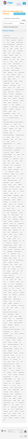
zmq (4, 271)
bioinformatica (21, 72)
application (5, 59)
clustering (10, 167)
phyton (4, 324)
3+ (14, 167)
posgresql (19, 167)
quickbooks (18, 370)
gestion (4, 342)
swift (21, 271)
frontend (17, 281)
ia (21, 363)
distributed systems (7, 299)
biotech (9, 191)
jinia (15, 204)
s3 (12, 376)
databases (5, 85)
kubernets (14, 357)
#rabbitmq (5, 404)
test (17, 173)
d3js (9, 266)
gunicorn (15, 396)
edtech (4, 350)
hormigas (21, 212)
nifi (22, 87)
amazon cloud (6, 355)
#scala (4, 283)
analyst (4, 286)
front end (5, 234)
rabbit (11, 391)
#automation (12, 186)
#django (9, 78)
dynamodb (5, 260)
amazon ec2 (13, 255)
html (15, 279)
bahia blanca (10, 324)
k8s (4, 236)
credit (13, 365)
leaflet (9, 160)
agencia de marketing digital (9, 44)
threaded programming (13, 225)
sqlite (21, 115)
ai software (19, 368)
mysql (23, 76)
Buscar (22, 23)
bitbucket (18, 53)
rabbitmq (20, 398)
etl (22, 91)
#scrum (4, 184)
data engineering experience (13, 344)
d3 (9, 106)
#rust (23, 240)
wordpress (5, 106)
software (15, 346)
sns (9, 385)
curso (23, 288)
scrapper (9, 238)
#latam (12, 152)
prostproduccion (18, 394)
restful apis (5, 115)
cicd (15, 378)
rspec (22, 281)
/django (4, 206)
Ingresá (18, 3)
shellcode (5, 301)
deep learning (15, 102)
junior (9, 163)
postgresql (11, 96)
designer (5, 247)
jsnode (13, 271)
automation (5, 316)
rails (14, 87)
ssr (16, 402)
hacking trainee (6, 227)
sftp (4, 48)
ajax (11, 346)
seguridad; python (6, 113)
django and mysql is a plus (8, 363)
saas (22, 214)
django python (21, 223)
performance (15, 100)
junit (22, 201)
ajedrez (22, 195)
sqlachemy (15, 359)
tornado (7, 74)
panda (19, 57)
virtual (18, 113)
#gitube (4, 389)
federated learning (19, 409)
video (4, 176)
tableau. (16, 376)
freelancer (5, 288)
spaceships (5, 132)
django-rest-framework (7, 353)
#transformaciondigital (7, 348)
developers (10, 286)
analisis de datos (6, 402)
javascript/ (14, 57)
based (8, 232)
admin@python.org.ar (12, 431)
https (12, 264)
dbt (23, 230)
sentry (23, 249)
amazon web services (7, 150)
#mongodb (16, 348)
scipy (21, 361)
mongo (16, 61)
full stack (18, 301)
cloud (4, 406)
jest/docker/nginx (6, 178)
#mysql (9, 361)
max (15, 223)
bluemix (4, 145)
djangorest (5, 327)
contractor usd (6, 152)
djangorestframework (7, 143)
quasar (9, 50)
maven (19, 255)
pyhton (12, 182)
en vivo (4, 253)
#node (4, 409)
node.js (20, 264)
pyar (13, 402)
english (15, 124)
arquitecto (8, 340)
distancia (16, 411)
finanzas (9, 87)
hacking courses (20, 44)
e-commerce (13, 197)
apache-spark (6, 394)
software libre (6, 139)
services (14, 385)
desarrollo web (6, 331)
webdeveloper (10, 251)
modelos (20, 65)
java (20, 312)
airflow (4, 268)
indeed (10, 301)
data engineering (6, 199)
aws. (23, 378)
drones (19, 413)
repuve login (5, 387)
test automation (17, 165)
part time (22, 37)
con (11, 124)
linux (13, 404)
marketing (22, 219)
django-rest (9, 176)
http (20, 240)
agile (13, 206)
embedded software (17, 299)
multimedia (22, 126)
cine (9, 283)
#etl (16, 128)
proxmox (11, 411)
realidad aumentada (20, 135)
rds (4, 208)
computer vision (11, 76)
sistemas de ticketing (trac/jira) (9, 337)
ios (13, 381)
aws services (22, 106)
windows (5, 275)
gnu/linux (5, 225)
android (15, 264)
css (22, 63)
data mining (12, 281)
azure (23, 307)
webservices (5, 193)
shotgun (8, 141)
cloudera (17, 363)
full (14, 301)
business (5, 111)
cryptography (5, 46)
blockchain (18, 104)
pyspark (4, 91)
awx (4, 42)
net (4, 137)
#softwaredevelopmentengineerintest (10, 37)
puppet (14, 296)
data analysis (6, 264)
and (23, 413)
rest (14, 368)
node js (4, 63)
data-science (15, 242)
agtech (20, 290)
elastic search (11, 91)
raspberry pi (11, 128)
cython (11, 193)
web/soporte (16, 391)
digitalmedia (18, 383)
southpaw (5, 258)
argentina (19, 130)
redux (19, 253)
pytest (9, 98)
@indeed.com (6, 255)
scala (10, 398)
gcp (20, 342)
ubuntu (13, 361)
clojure (23, 186)
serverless (22, 417)
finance (9, 309)
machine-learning (13, 65)
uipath (14, 50)
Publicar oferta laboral (20, 13)
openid (13, 137)
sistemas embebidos (7, 195)
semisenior (16, 115)
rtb (20, 303)
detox (9, 206)
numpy (17, 137)
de (9, 404)
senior (15, 72)
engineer (5, 398)
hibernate (22, 191)
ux (3, 340)
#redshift (20, 184)
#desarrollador (17, 150)
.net (18, 268)
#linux (4, 344)
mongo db (18, 206)
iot (8, 253)
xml (13, 383)
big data (5, 318)
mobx (7, 279)
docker (4, 53)
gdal (10, 188)
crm (12, 331)
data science (15, 188)
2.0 (12, 89)
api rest (8, 42)
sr (23, 299)
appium (10, 368)
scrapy (7, 212)
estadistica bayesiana (19, 89)
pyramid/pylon (6, 182)
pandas (10, 111)
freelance (17, 314)
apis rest (5, 370)
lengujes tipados (16, 389)
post (10, 383)
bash (4, 305)
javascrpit (14, 201)
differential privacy (7, 365)
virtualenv (5, 294)
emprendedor (21, 98)
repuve (13, 178)
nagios (4, 357)
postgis (16, 55)
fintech (4, 314)
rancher (20, 61)
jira (4, 141)
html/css (15, 372)
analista (5, 221)
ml (7, 65)
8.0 (4, 381)
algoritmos (17, 324)
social (4, 160)
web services (21, 374)
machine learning (6, 273)
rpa (22, 277)
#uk (19, 201)
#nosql (9, 389)
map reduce (16, 262)
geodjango (22, 292)
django (9, 102)
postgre (20, 320)
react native (5, 359)
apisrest (11, 46)
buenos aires (15, 292)
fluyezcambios (17, 249)
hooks (13, 104)
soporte (9, 230)
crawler (18, 154)
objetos (4, 262)
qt (9, 104)
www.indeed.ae (10, 320)
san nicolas (5, 100)
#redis (12, 68)
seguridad (14, 413)
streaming (16, 417)
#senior (10, 296)
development (18, 109)
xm (22, 355)
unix (14, 143)
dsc (10, 100)
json (20, 359)
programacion (18, 266)
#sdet (19, 385)
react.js (12, 83)
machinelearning (6, 57)
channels (8, 208)
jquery (4, 78)
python (11, 394)
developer (18, 365)
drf (3, 74)
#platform (5, 128)
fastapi (11, 279)
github (16, 316)
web (23, 255)
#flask (4, 163)
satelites (18, 186)
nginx (23, 154)
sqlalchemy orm (15, 232)
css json (5, 417)
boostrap (5, 96)
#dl (10, 359)
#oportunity (10, 350)
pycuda (10, 290)
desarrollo (11, 417)
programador (16, 221)
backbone (5, 385)
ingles (12, 139)
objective (5, 94)
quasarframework (6, 376)
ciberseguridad (6, 83)
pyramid (5, 266)
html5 (21, 348)
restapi (11, 387)
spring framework (17, 251)
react (8, 68)
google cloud (13, 40)
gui (4, 212)
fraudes (19, 227)
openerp (20, 247)
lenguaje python (19, 283)
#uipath (18, 378)
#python (5, 50)
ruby (8, 268)
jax (10, 201)
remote (12, 370)
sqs (15, 193)
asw (17, 178)
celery (4, 76)
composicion (17, 182)
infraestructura (22, 402)
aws (20, 230)
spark (21, 48)
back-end (5, 368)
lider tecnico (11, 275)
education (10, 221)
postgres (8, 137)
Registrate (19, 4)
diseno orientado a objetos (8, 135)
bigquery (20, 316)
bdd (23, 329)
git (3, 40)
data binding (15, 230)
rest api (15, 234)
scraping (9, 292)
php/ (10, 240)
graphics (5, 296)
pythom (11, 132)
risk (9, 214)
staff (4, 281)
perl (14, 260)
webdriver (10, 342)
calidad (16, 46)
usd (19, 346)
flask (18, 271)
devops (4, 230)
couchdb (5, 290)
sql (20, 102)
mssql (12, 409)
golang (10, 258)
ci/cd (18, 156)
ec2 (17, 191)
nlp (19, 258)
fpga (13, 208)
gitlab (22, 389)
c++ (13, 318)
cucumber (16, 48)
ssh (22, 357)
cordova (5, 126)
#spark (20, 128)
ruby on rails (11, 327)
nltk (22, 370)
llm (16, 355)
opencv (17, 83)
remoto (22, 96)
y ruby (4, 232)
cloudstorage (15, 219)
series (4, 169)
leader (9, 318)
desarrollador (6, 333)
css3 (4, 251)
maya (9, 53)
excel (16, 139)
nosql (13, 266)
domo (20, 180)
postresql (5, 188)
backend (12, 126)
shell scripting (14, 305)
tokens (18, 357)
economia (20, 197)
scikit (14, 191)
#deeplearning (21, 372)
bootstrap (15, 374)
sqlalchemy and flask (7, 156)
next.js (4, 374)
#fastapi (7, 40)
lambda (14, 400)
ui (12, 145)
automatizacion (14, 212)
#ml (14, 154)
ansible (4, 102)
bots (18, 361)
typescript (10, 249)
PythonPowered (21, 436)
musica (14, 184)
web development (6, 89)
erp (20, 273)
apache (11, 316)
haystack (14, 217)
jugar (4, 419)
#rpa (21, 344)
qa (3, 279)
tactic (11, 165)
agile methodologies (7, 396)
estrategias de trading (7, 245)
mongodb (5, 383)
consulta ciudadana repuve (8, 277)
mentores (10, 374)
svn (22, 385)
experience (22, 100)
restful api (5, 104)
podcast (9, 184)
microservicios (21, 305)
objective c (5, 109)
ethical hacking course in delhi (9, 210)
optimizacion (20, 337)
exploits (4, 98)
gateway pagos (6, 70)
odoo (22, 404)
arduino (13, 53)
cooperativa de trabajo (7, 81)
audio (4, 61)
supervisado (13, 227)
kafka (19, 400)
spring (21, 225)
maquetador (5, 391)
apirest (11, 48)
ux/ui (4, 372)
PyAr (8, 2)
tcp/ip (21, 178)
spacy (9, 145)
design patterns (13, 415)
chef (4, 68)
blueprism (17, 404)
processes (5, 186)
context (9, 63)
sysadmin (5, 322)
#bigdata (10, 303)
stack (4, 238)
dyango (20, 188)
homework (18, 91)
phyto (21, 46)
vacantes (18, 277)
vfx (4, 242)
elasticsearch (16, 158)
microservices (6, 173)
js (8, 126)
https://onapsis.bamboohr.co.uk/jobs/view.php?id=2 (13, 122)
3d (10, 158)
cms (15, 350)
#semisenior (21, 333)
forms (10, 217)
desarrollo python (19, 42)
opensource (5, 223)
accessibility (5, 158)
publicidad (19, 199)
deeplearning (16, 195)
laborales (19, 340)
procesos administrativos (8, 147)
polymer (20, 245)
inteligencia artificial (15, 70)
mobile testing (13, 406)
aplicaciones (11, 171)
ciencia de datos (12, 85)
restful (11, 61)
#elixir (14, 59)
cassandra (5, 130)
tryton (15, 111)
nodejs (18, 210)
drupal (13, 163)
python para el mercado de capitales (10, 312)
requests (14, 199)
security (5, 249)
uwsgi (4, 361)
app (9, 294)
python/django (11, 314)
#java (15, 176)
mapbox (17, 163)
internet (4, 197)
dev (4, 117)
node (8, 305)
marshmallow (6, 124)
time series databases (7, 335)
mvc (22, 221)
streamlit (19, 143)
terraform (22, 411)
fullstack (21, 81)
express (20, 396)
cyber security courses (12, 180)
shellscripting (15, 106)
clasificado (17, 381)
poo (4, 320)
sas (12, 160)
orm (8, 406)
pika (18, 350)
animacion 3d (21, 294)
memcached (5, 165)
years (10, 130)
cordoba (17, 171)
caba (15, 156)
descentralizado (6, 35)
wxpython (17, 152)
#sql (11, 236)
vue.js (11, 333)
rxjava (7, 307)
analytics (5, 204)
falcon (4, 219)
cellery (4, 180)
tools (22, 169)
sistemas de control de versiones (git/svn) (11, 329)
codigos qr (14, 98)
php (19, 355)
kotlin (18, 59)
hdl (23, 109)
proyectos (5, 240)
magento (16, 81)
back (9, 357)
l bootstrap (20, 204)
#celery (14, 78)
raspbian (14, 113)
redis (20, 124)
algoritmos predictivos (18, 286)
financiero (15, 290)
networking (5, 201)
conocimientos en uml (19, 147)
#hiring (4, 87)
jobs (14, 130)
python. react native (18, 387)
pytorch (9, 219)
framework (8, 381)
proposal (5, 303)
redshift (4, 191)
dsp (22, 210)
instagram (18, 76)
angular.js (5, 55)
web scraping (6, 415)
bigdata (12, 42)
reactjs (21, 158)
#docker (15, 353)
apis (8, 409)
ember (19, 85)
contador (18, 87)
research (19, 74)
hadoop (11, 223)
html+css (18, 288)
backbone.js (14, 294)
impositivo (5, 119)
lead (7, 236)
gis (4, 307)
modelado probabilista (7, 378)
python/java (20, 40)
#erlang (16, 333)
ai (7, 281)
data (17, 126)
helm (14, 288)
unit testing (20, 234)
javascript (22, 173)
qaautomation (16, 169)
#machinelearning (16, 63)
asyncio (5, 413)
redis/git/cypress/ (19, 318)
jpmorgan (16, 342)
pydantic (15, 258)
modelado (10, 169)
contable (5, 217)
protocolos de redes (7, 400)
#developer (13, 74)
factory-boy (5, 411)
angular (15, 245)
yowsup (4, 167)
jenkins (4, 72)
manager (9, 271)
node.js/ (20, 279)
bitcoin (16, 160)
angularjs (13, 173)
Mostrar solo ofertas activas (11, 27)
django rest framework (18, 322)
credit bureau (13, 253)
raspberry (14, 398)
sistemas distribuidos (7, 154)
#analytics (11, 55)
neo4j (11, 115)
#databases (17, 68)
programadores (15, 273)
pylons (12, 283)
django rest (17, 96)
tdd (6, 171)
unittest (16, 307)
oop (7, 48)
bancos (15, 320)
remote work (20, 406)
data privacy (8, 242)
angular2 (14, 238)
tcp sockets (21, 353)
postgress (9, 372)
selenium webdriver (15, 214)
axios (21, 232)
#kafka (23, 206)
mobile (4, 309)
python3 (20, 139)
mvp (10, 59)
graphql (4, 214)
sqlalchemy (16, 303)
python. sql (16, 331)
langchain (16, 236)
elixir (19, 238)
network (10, 234)
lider (4, 65)
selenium (14, 340)
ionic (10, 260)
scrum (19, 415)
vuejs (9, 413)
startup (21, 160)
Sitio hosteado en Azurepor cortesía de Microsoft (20, 431)
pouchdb (12, 355)
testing (4, 292)
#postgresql (15, 240)
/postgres (11, 204)
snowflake (20, 217)
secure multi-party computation (13, 117)
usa (10, 288)
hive (20, 55)
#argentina (11, 109)
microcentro (11, 94)
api (8, 197)
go (7, 61)
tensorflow (10, 262)
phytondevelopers (19, 260)
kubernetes (10, 72)
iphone (12, 307)
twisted (22, 59)
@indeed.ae (5, 346)
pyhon (23, 400)
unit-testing (13, 268)
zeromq (10, 322)
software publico (18, 94)
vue (20, 236)
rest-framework (20, 50)
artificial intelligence (13, 247)
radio (22, 268)
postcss (13, 141)
